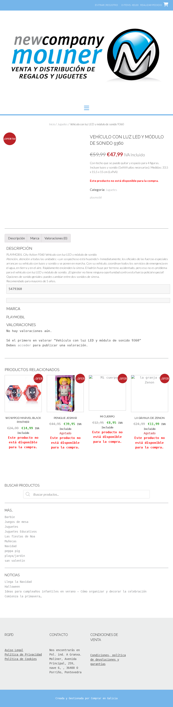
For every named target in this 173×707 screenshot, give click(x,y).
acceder (24, 345)
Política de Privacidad (23, 654)
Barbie (10, 517)
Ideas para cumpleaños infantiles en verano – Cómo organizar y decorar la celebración (75, 591)
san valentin (15, 560)
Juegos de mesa (16, 522)
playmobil (96, 197)
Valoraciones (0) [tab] (56, 238)
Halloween (12, 586)
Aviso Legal (14, 650)
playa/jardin (15, 555)
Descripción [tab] (16, 238)
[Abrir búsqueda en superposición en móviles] (86, 494)
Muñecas (10, 541)
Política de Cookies (21, 659)
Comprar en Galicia (104, 698)
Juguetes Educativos (21, 531)
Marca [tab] (34, 238)
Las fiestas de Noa (20, 536)
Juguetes (62, 124)
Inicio (52, 124)
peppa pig (12, 551)
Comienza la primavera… (23, 596)
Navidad (10, 546)
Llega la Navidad (18, 581)
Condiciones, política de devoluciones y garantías (108, 659)
